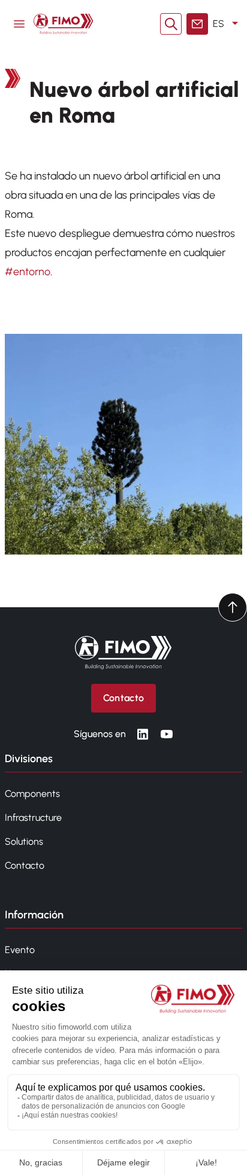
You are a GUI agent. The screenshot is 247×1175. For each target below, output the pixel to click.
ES (218, 23)
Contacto (24, 865)
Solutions (24, 841)
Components (32, 793)
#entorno (27, 271)
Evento (20, 949)
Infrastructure (33, 817)
